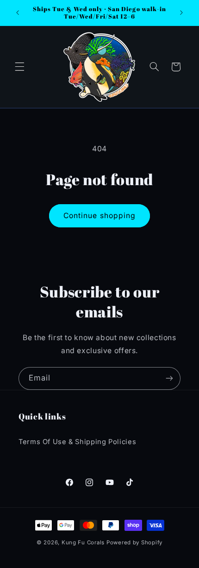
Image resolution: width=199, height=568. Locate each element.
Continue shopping (99, 215)
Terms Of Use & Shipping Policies (77, 442)
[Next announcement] (181, 12)
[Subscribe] (169, 378)
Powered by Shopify (134, 542)
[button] (19, 66)
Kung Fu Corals (83, 542)
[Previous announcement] (17, 12)
